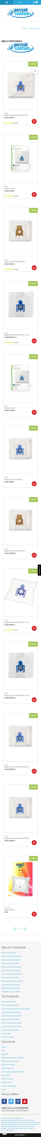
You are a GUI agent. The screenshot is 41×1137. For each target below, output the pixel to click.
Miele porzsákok (35, 28)
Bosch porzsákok (34, 1122)
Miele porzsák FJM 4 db (13, 480)
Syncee (31, 1128)
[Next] (25, 929)
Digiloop (27, 1126)
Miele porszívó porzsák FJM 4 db (17, 839)
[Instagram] (18, 1101)
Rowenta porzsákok (23, 1122)
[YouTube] (24, 1101)
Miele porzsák (10, 189)
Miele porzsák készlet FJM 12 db (17, 336)
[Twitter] (11, 1101)
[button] (35, 71)
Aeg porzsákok (12, 1122)
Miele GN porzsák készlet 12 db (16, 116)
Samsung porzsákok (7, 1124)
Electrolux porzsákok (23, 1120)
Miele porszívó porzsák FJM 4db (16, 768)
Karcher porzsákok (31, 1124)
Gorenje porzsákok (19, 1124)
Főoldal (24, 28)
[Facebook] (4, 1101)
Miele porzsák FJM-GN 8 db (15, 263)
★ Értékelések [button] (39, 570)
